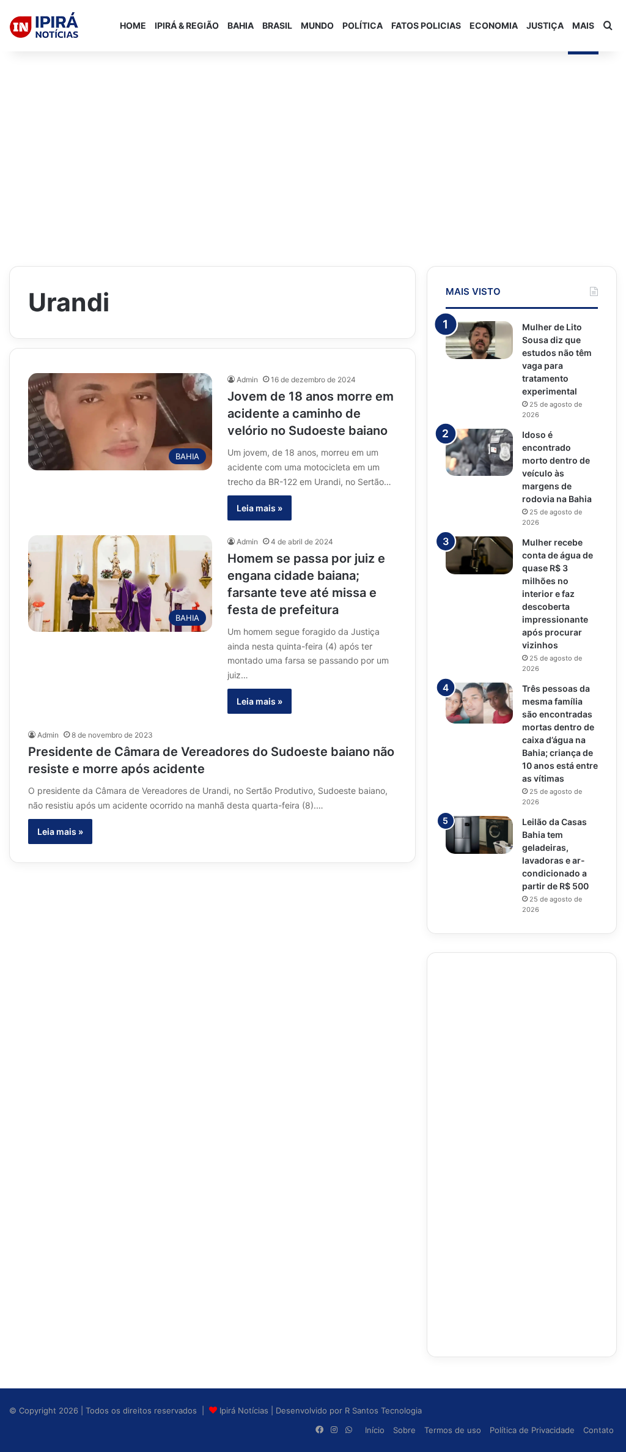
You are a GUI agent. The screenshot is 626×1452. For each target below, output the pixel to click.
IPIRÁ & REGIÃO (187, 25)
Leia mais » (259, 508)
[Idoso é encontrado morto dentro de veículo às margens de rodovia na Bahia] (479, 452)
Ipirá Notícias (245, 1410)
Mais (583, 25)
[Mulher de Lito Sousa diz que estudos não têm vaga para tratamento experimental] (479, 340)
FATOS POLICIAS (426, 25)
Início (375, 1430)
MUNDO (317, 25)
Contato (598, 1430)
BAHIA (240, 25)
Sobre (404, 1430)
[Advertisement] (313, 149)
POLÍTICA (362, 25)
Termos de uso (452, 1430)
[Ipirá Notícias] (44, 25)
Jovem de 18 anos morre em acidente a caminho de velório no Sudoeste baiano (310, 413)
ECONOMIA (494, 25)
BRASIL (277, 25)
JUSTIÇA (545, 25)
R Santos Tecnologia (383, 1410)
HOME (133, 25)
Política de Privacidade (532, 1430)
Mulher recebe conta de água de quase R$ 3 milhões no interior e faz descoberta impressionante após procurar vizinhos (557, 593)
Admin (247, 379)
